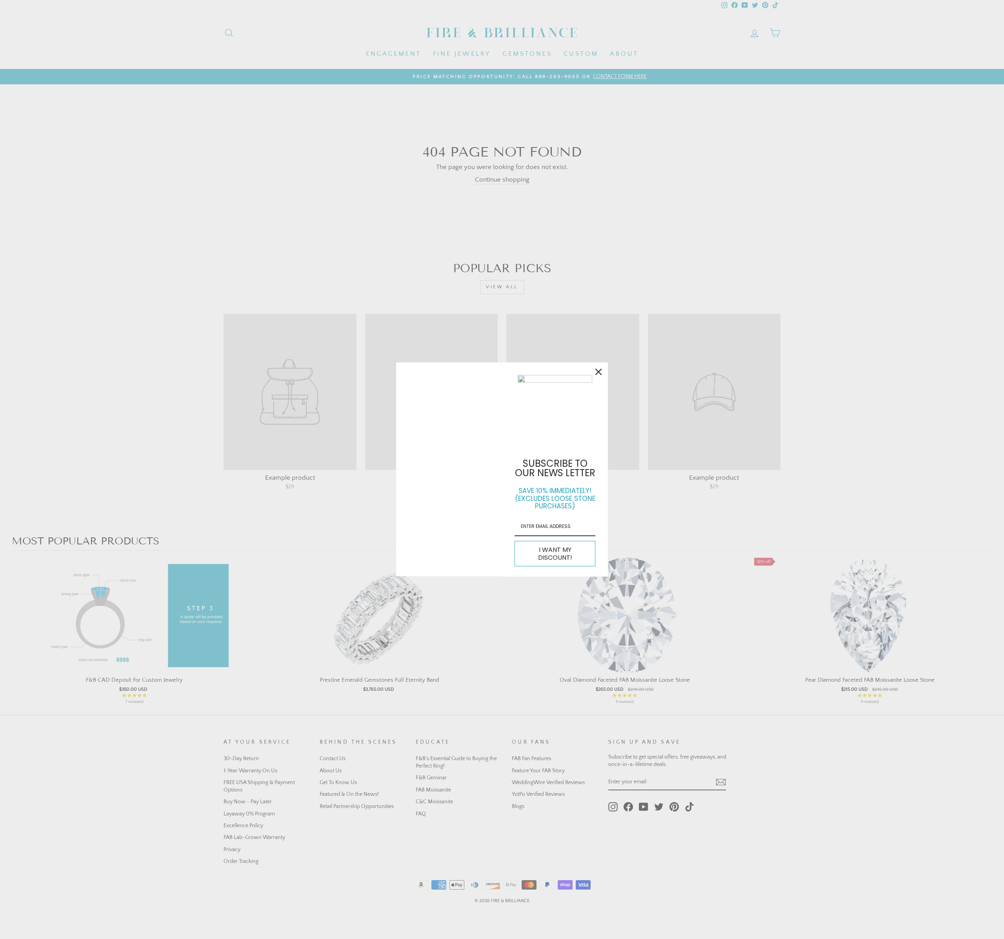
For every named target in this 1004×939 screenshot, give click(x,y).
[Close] (598, 371)
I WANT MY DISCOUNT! (555, 553)
